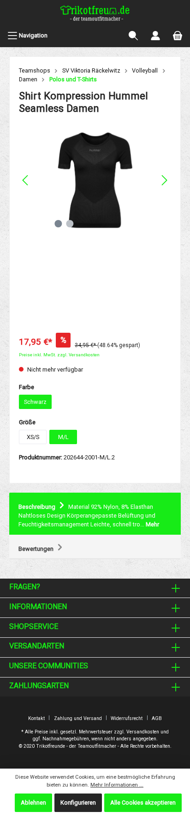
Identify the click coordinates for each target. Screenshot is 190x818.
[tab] (95, 514)
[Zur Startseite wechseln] (95, 14)
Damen (28, 79)
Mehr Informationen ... (116, 785)
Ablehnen (33, 802)
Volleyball (145, 70)
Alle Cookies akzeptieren (143, 802)
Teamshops (34, 70)
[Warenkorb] (177, 35)
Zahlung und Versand (78, 718)
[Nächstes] (164, 180)
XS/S (33, 436)
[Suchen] (133, 35)
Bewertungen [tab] (36, 548)
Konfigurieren (78, 802)
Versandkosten (142, 732)
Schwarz (35, 401)
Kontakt (36, 718)
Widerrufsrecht (126, 718)
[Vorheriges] (26, 180)
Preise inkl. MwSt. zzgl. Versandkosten (59, 354)
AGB (157, 718)
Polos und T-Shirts (73, 79)
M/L (63, 436)
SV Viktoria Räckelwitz (91, 70)
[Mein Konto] (155, 35)
